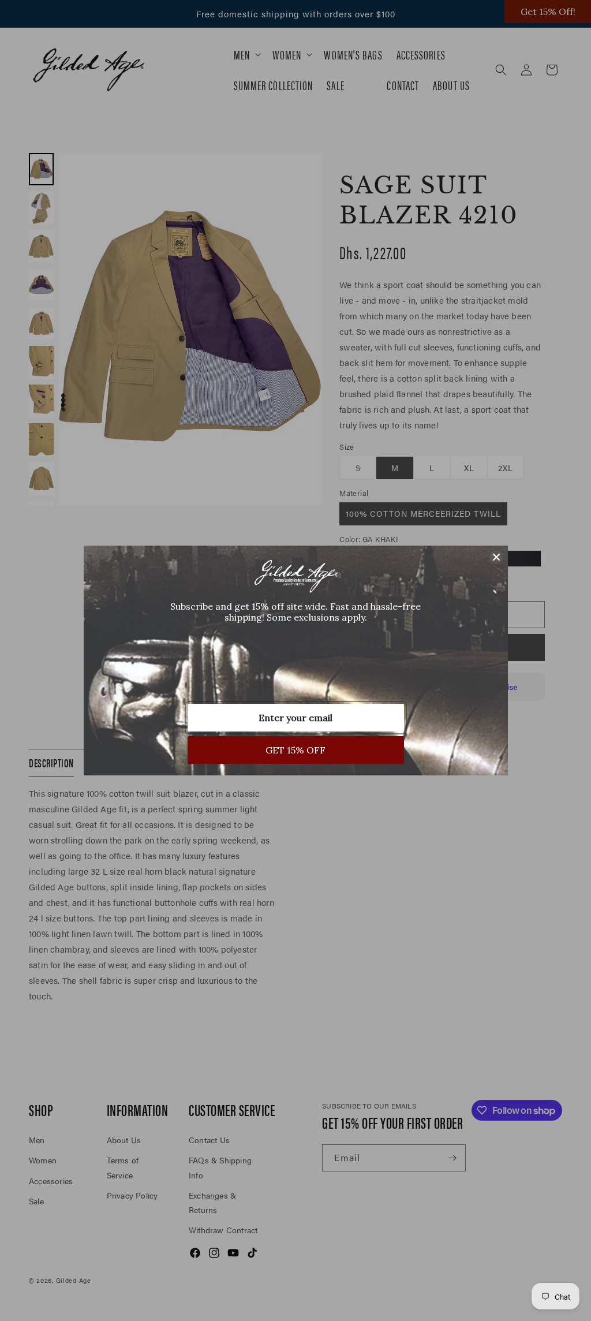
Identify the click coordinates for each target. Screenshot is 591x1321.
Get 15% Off (295, 750)
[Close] (496, 557)
